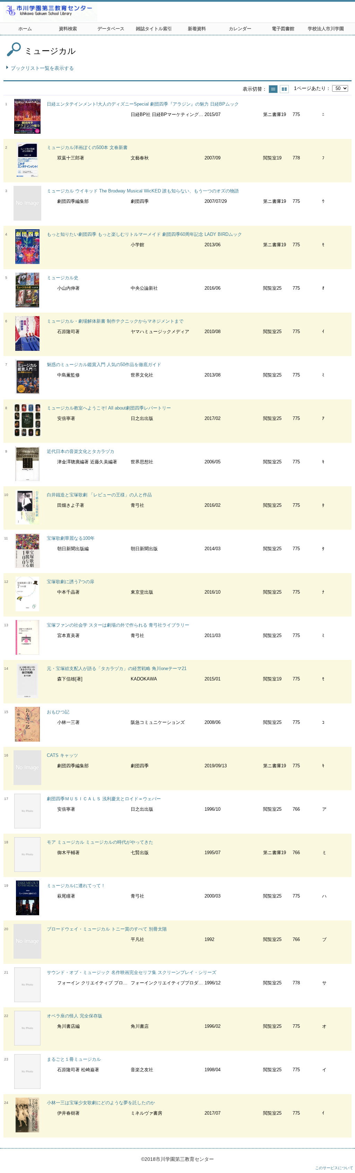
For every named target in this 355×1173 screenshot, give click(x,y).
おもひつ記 (58, 711)
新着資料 (197, 28)
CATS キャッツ (62, 755)
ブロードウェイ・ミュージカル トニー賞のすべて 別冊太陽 (107, 929)
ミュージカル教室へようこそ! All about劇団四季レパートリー (109, 408)
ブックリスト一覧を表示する (42, 68)
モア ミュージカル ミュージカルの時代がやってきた (100, 842)
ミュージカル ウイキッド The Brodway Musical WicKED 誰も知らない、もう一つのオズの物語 (143, 190)
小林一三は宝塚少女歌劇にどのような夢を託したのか (101, 1102)
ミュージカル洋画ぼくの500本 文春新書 (87, 147)
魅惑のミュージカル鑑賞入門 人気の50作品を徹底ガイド (104, 364)
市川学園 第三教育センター (76, 12)
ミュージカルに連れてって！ (76, 885)
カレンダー (240, 28)
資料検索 (68, 28)
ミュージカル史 (62, 277)
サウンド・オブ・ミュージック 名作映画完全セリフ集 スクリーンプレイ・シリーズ (131, 972)
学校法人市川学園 (326, 28)
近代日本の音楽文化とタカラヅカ (80, 451)
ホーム (25, 28)
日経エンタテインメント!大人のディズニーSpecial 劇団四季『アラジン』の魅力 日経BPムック (143, 104)
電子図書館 (283, 28)
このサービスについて (334, 1168)
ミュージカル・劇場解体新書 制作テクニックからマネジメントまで (115, 321)
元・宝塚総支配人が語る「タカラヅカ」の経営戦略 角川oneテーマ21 (117, 668)
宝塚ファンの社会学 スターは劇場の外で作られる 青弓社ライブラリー (118, 625)
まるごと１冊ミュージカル (74, 1059)
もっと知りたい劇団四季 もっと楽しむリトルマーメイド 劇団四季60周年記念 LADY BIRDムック (144, 234)
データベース (110, 28)
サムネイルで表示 (284, 89)
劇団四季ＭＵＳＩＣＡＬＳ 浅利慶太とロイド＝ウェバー (104, 798)
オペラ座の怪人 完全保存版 (74, 1015)
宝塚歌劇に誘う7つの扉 (70, 581)
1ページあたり (310, 88)
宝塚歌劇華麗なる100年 (71, 538)
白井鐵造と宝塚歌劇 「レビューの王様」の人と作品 (99, 494)
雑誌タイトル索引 (154, 28)
